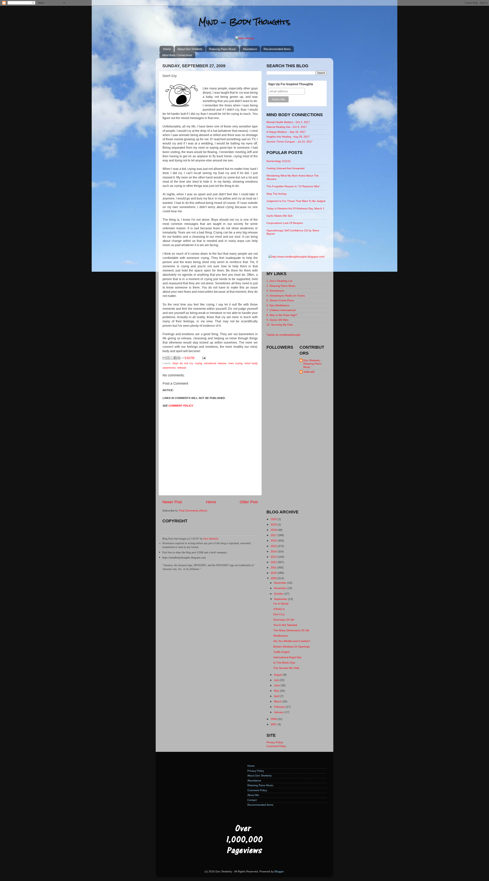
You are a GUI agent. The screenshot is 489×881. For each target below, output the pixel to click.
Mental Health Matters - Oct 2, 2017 (288, 122)
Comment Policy (276, 746)
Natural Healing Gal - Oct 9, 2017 (286, 126)
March (278, 701)
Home (167, 49)
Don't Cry (279, 614)
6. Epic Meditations (277, 305)
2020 (274, 519)
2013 (274, 556)
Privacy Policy (274, 742)
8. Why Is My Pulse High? (281, 315)
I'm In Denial (280, 603)
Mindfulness (280, 635)
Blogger (279, 871)
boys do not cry (183, 363)
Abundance (250, 49)
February (280, 706)
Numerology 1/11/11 (278, 161)
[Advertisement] (296, 445)
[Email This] (164, 358)
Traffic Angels (281, 651)
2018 (274, 529)
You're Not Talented (285, 625)
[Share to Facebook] (175, 358)
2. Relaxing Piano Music (281, 285)
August (278, 674)
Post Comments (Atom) (193, 510)
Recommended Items (277, 49)
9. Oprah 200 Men (277, 319)
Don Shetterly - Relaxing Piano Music (312, 364)
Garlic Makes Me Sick (279, 215)
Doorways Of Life (283, 619)
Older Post (249, 502)
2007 (274, 724)
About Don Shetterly (189, 49)
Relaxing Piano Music (222, 49)
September (281, 599)
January (279, 712)
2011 (274, 567)
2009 (274, 578)
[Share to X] (171, 358)
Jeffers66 (309, 371)
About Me (253, 795)
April (277, 696)
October (279, 593)
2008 (274, 719)
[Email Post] (203, 357)
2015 (274, 546)
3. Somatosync (275, 290)
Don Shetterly (211, 538)
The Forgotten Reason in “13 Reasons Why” (293, 186)
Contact (252, 800)
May (277, 690)
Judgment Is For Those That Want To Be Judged (295, 201)
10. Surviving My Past (279, 324)
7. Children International (281, 310)
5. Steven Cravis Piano (280, 300)
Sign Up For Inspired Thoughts (290, 84)
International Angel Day (287, 657)
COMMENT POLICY (180, 405)
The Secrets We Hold (286, 667)
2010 (274, 572)
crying (198, 363)
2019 (274, 524)
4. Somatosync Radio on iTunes (285, 295)
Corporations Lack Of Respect (284, 223)
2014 (274, 551)
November (280, 588)
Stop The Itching (276, 193)
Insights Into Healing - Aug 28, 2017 (288, 136)
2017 (274, 535)
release (181, 367)
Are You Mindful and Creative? (291, 641)
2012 (274, 562)
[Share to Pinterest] (179, 358)
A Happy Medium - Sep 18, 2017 (286, 131)
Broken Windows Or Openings (291, 646)
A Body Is (279, 608)
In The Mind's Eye (284, 662)
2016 (274, 540)
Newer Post (172, 502)
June (277, 685)
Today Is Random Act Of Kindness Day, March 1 (295, 208)
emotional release (215, 363)
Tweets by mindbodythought (283, 334)
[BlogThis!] (168, 358)
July (276, 680)
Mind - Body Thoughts (245, 22)
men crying (235, 363)
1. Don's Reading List (279, 280)
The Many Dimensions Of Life (291, 630)
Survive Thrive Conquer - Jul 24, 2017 (289, 141)
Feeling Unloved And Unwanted (285, 168)
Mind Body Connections (177, 55)
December (280, 582)
